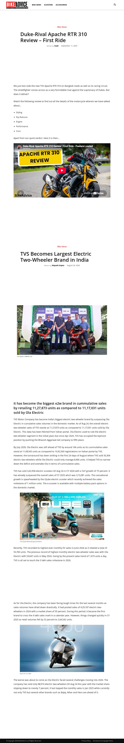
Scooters (48, 5)
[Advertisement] (62, 18)
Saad (56, 46)
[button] (115, 4)
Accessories (61, 5)
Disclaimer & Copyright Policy (103, 741)
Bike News (36, 5)
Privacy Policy (86, 741)
